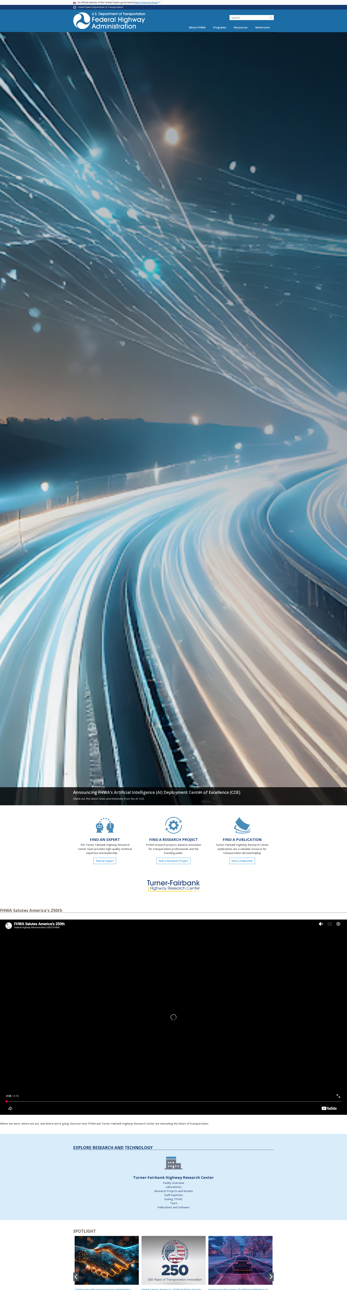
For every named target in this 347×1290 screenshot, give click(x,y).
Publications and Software (173, 1207)
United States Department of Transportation (100, 7)
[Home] (109, 21)
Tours (173, 1203)
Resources (241, 27)
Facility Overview (173, 1183)
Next (271, 1276)
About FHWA (197, 27)
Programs (219, 27)
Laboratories (174, 1187)
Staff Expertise (173, 1195)
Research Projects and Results (173, 1191)
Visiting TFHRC (173, 1199)
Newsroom (262, 27)
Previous (76, 1276)
